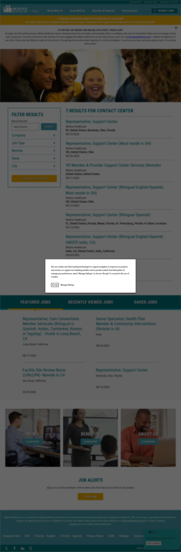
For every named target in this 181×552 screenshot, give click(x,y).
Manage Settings (67, 285)
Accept (55, 285)
